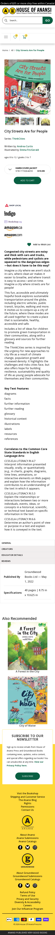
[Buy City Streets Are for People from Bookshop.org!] (13, 221)
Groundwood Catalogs (27, 879)
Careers (27, 905)
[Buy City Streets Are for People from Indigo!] (9, 214)
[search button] (6, 20)
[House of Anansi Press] (27, 10)
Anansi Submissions (28, 838)
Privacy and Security (27, 899)
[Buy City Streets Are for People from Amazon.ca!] (13, 229)
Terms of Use (27, 895)
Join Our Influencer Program (27, 908)
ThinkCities (18, 138)
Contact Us (27, 810)
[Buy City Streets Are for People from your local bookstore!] (13, 205)
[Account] (33, 37)
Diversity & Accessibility (27, 902)
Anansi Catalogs (28, 841)
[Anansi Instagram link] (35, 847)
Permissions (27, 806)
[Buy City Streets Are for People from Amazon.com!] (13, 235)
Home (5, 50)
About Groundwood (27, 873)
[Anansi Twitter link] (27, 847)
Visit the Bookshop (27, 793)
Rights (27, 803)
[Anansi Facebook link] (20, 847)
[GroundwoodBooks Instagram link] (35, 885)
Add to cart (27, 180)
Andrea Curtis (25, 146)
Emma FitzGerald (29, 149)
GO (47, 20)
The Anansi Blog (27, 800)
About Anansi (27, 834)
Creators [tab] (7, 548)
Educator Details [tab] (12, 554)
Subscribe (27, 776)
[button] (27, 169)
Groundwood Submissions (27, 876)
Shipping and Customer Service (27, 796)
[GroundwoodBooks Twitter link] (27, 885)
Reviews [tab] (6, 560)
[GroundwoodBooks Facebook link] (20, 885)
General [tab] (6, 542)
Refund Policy (27, 892)
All (12, 50)
